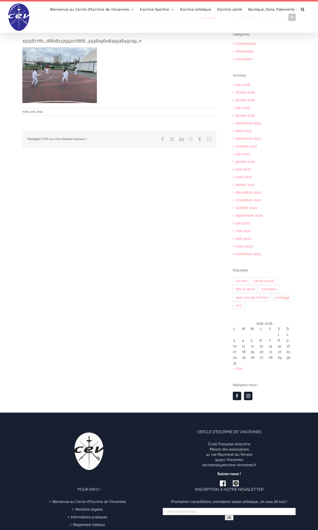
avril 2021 (243, 169)
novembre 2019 (248, 254)
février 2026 (245, 92)
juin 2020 (243, 223)
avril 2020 (243, 239)
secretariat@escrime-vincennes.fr (229, 465)
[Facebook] (237, 396)
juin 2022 (243, 154)
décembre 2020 (249, 192)
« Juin (237, 369)
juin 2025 (243, 108)
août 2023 (243, 131)
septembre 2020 (249, 215)
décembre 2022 (248, 139)
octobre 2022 (246, 146)
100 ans (241, 281)
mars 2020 (244, 246)
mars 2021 (244, 177)
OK (229, 518)
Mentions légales (89, 509)
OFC (239, 306)
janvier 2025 (245, 115)
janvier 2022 (245, 162)
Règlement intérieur (89, 525)
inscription (244, 59)
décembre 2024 (248, 123)
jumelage (282, 297)
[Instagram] (248, 396)
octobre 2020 (246, 208)
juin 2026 (243, 85)
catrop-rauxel (263, 281)
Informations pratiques (89, 517)
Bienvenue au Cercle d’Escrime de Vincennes (89, 502)
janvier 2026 (245, 100)
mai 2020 (243, 231)
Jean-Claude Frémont (252, 297)
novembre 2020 (248, 200)
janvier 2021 (245, 185)
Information (245, 51)
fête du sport (245, 289)
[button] (302, 8)
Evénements (246, 44)
